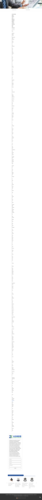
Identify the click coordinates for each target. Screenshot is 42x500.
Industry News (28, 9)
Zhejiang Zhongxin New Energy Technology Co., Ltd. (18, 494)
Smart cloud (35, 494)
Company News (14, 9)
